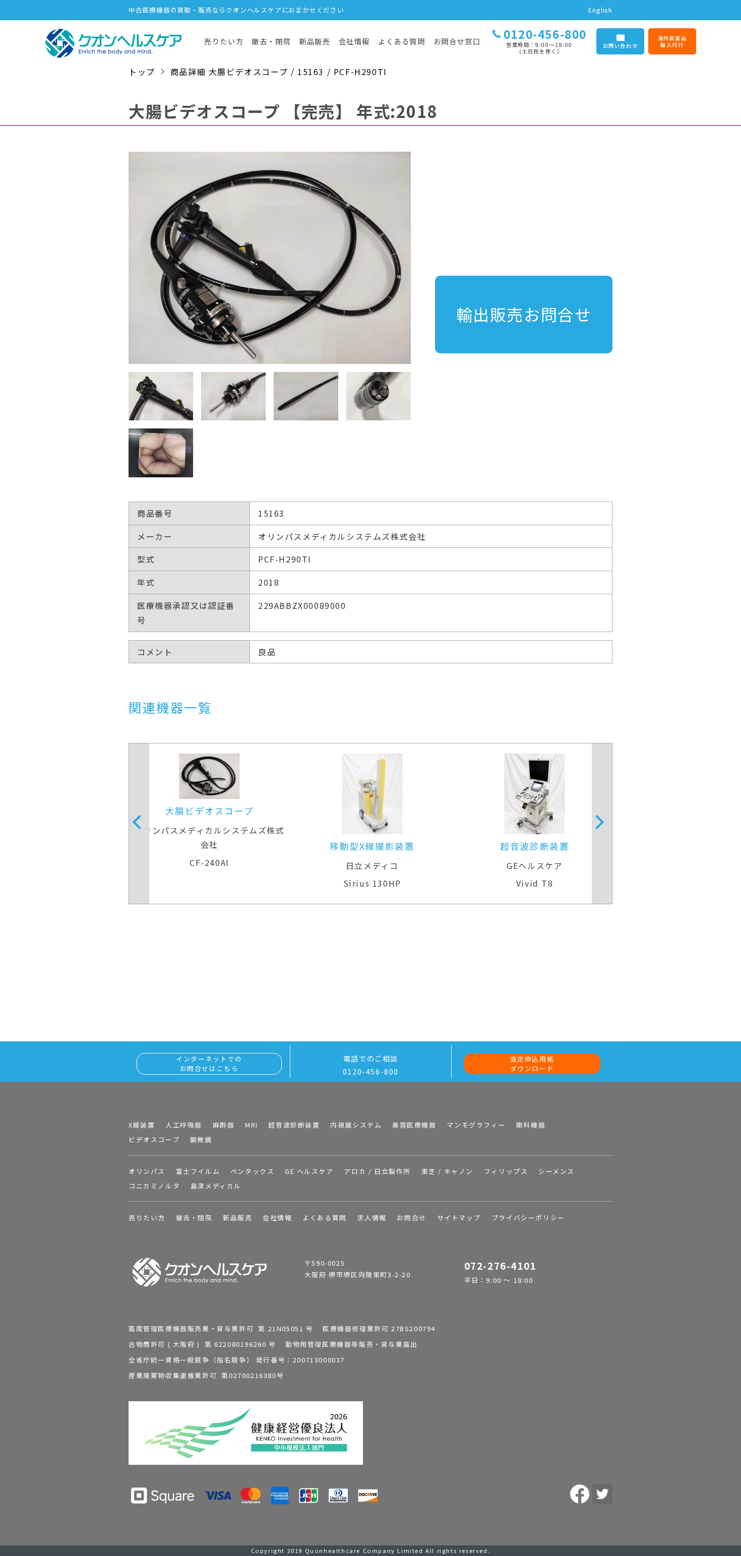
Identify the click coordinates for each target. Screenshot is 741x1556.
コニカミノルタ (154, 1186)
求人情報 (371, 1217)
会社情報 (354, 41)
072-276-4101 (500, 1266)
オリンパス (147, 1171)
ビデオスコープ (154, 1139)
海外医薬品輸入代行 (672, 41)
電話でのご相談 (371, 1065)
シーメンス (556, 1171)
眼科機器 (530, 1125)
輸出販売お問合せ (524, 314)
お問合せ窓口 (457, 41)
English (600, 10)
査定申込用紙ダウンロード (532, 1063)
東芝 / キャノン (447, 1171)
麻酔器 (224, 1125)
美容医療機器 (414, 1125)
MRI (251, 1125)
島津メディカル (216, 1186)
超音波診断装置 (294, 1125)
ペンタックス (252, 1171)
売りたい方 (223, 41)
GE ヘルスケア (309, 1171)
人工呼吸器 (183, 1125)
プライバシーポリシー (528, 1217)
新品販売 (314, 41)
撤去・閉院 (271, 41)
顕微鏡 (201, 1139)
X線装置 (142, 1125)
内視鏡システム (356, 1125)
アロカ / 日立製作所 (377, 1171)
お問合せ (411, 1217)
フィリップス (506, 1171)
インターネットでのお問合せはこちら (209, 1063)
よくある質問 (401, 41)
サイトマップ (459, 1217)
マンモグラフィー (476, 1125)
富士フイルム (198, 1171)
